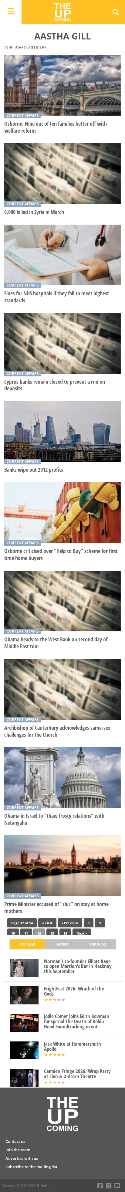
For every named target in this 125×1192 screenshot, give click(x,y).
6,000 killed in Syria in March (34, 212)
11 (26, 933)
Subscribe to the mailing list (31, 1167)
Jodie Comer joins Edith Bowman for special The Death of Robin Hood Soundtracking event (76, 1021)
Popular (27, 944)
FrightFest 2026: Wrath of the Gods (74, 991)
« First (47, 923)
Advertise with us (21, 1158)
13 (52, 933)
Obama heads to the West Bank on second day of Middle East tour (55, 643)
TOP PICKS (98, 944)
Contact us (15, 1141)
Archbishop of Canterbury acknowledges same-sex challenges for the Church (57, 731)
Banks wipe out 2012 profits (33, 469)
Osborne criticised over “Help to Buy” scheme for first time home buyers (61, 555)
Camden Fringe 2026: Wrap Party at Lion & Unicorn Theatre (77, 1074)
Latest (63, 944)
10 (13, 933)
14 (65, 933)
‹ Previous (70, 923)
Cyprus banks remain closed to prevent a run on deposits (54, 385)
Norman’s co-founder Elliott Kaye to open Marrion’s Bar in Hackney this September (78, 966)
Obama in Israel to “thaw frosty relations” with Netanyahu (54, 819)
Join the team (17, 1150)
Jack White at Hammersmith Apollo (72, 1046)
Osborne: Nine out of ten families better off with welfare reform (55, 127)
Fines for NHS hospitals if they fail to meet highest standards (56, 297)
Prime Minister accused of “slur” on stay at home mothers (56, 908)
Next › (81, 933)
